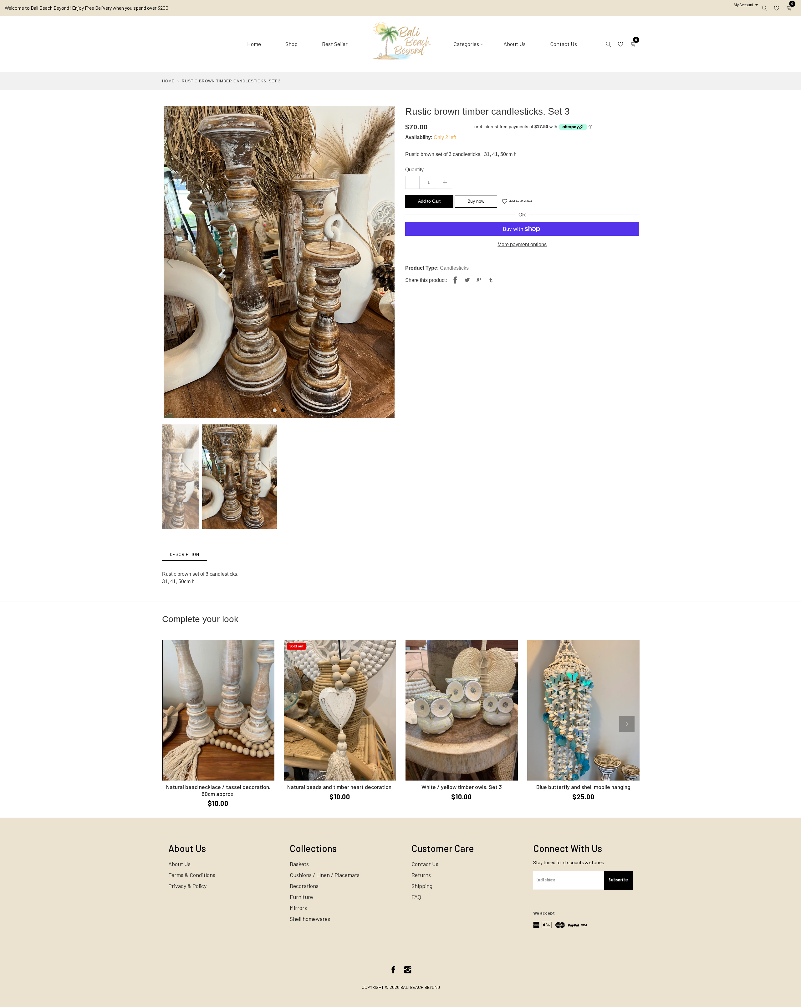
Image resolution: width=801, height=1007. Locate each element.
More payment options (522, 244)
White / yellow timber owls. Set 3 (461, 786)
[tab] (184, 554)
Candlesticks (454, 268)
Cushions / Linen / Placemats (325, 874)
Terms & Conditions (191, 874)
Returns (421, 874)
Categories (466, 43)
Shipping (421, 885)
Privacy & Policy (187, 885)
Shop (291, 43)
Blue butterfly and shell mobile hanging (583, 786)
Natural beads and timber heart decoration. (340, 786)
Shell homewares (310, 918)
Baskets (299, 863)
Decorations (304, 885)
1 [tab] (275, 410)
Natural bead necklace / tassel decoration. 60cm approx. (218, 790)
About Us (514, 43)
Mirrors (298, 907)
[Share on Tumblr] (491, 280)
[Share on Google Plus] (479, 280)
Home (254, 43)
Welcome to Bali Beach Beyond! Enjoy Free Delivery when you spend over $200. (87, 8)
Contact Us (563, 43)
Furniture (301, 896)
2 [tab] (283, 410)
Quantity (414, 169)
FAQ (416, 896)
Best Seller (335, 43)
